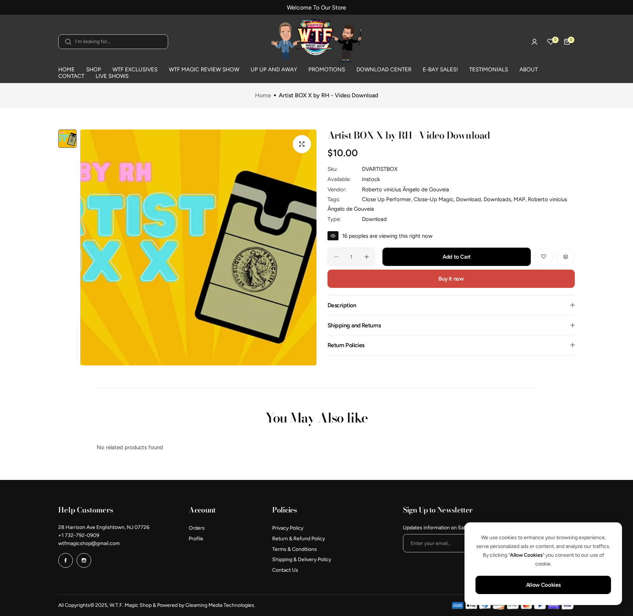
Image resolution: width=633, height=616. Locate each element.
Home (263, 95)
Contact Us (285, 570)
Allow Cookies (543, 585)
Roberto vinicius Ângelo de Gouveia (405, 189)
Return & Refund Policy (298, 539)
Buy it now (450, 278)
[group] (198, 247)
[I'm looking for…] (68, 41)
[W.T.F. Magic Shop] (316, 41)
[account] (534, 42)
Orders (197, 528)
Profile (196, 539)
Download (374, 218)
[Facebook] (65, 560)
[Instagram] (84, 560)
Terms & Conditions (294, 549)
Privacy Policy (287, 528)
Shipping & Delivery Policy (301, 559)
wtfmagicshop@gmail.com (89, 543)
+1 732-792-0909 (78, 535)
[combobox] (113, 41)
